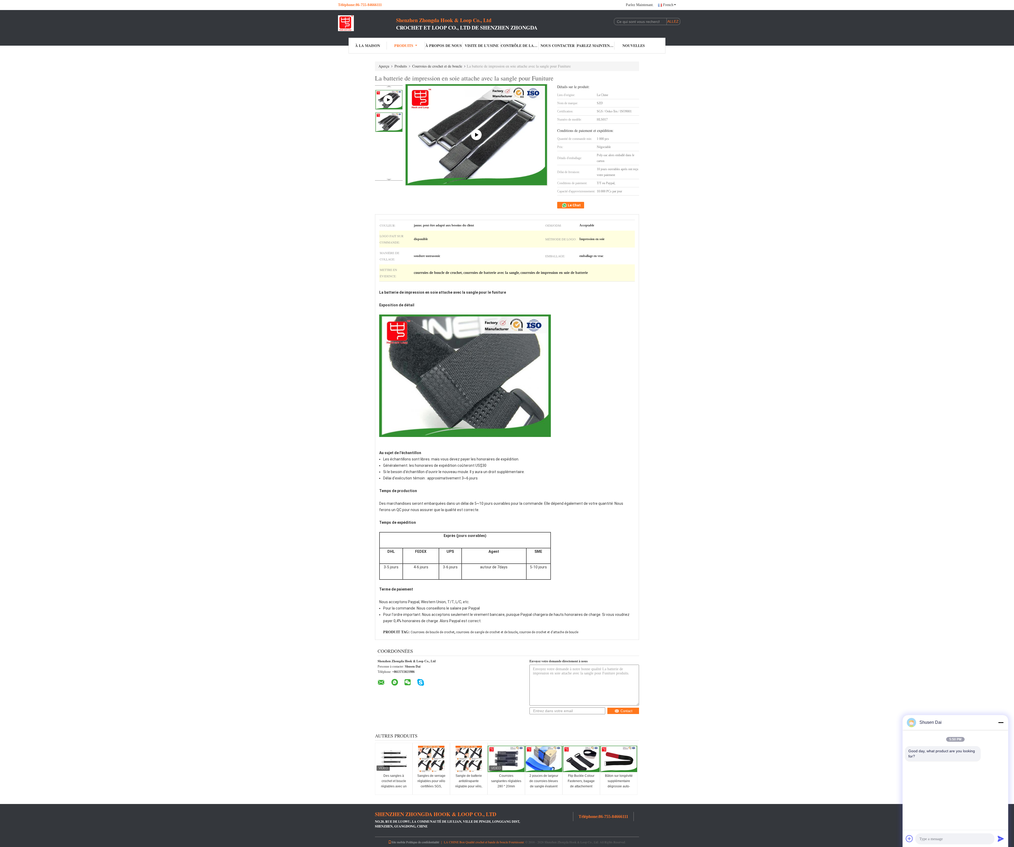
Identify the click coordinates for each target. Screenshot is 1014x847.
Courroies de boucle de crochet (432, 632)
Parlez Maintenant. (640, 5)
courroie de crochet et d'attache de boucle (548, 632)
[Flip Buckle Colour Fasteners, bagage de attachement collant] (581, 759)
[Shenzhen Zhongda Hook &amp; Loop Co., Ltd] (367, 23)
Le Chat (574, 205)
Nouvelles (633, 45)
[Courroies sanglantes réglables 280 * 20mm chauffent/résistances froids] (506, 759)
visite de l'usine (482, 45)
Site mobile (398, 842)
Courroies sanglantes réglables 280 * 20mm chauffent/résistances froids (506, 786)
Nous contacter (558, 45)
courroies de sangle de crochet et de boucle (487, 632)
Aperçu (383, 66)
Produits (403, 45)
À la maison (367, 45)
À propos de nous (443, 45)
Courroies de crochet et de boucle (437, 66)
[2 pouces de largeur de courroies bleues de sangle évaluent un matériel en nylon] (543, 759)
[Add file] (909, 838)
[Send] (1001, 838)
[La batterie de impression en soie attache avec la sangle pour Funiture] (389, 122)
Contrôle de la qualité (520, 45)
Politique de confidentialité (422, 842)
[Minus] (1001, 722)
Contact (626, 711)
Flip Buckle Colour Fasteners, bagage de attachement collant (581, 783)
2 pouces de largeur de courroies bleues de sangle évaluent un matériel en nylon (543, 783)
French (668, 5)
